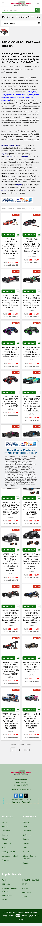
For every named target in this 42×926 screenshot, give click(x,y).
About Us (5, 839)
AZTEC (4, 880)
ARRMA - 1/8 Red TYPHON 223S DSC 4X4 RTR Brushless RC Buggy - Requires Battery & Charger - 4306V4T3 (10, 301)
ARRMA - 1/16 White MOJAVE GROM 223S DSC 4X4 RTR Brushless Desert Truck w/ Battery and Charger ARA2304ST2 (10, 721)
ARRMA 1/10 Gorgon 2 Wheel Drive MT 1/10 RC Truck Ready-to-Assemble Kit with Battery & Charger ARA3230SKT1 (31, 561)
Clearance (6, 830)
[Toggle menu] (3, 3)
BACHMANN (7, 895)
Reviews (5, 835)
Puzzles (26, 863)
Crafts (25, 826)
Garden (26, 843)
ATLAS (24, 884)
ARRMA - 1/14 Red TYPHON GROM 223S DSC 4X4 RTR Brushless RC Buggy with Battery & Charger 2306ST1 (10, 668)
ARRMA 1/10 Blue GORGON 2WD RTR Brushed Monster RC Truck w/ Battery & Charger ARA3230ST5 (31, 508)
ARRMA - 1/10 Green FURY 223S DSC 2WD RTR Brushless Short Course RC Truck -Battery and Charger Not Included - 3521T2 (31, 403)
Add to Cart (8, 235)
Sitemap (5, 860)
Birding (26, 822)
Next (26, 750)
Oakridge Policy (8, 852)
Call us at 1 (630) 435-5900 (21, 789)
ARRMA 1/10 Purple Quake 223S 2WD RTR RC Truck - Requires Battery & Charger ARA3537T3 (10, 352)
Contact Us (6, 843)
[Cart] (38, 3)
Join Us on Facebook (10, 856)
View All (25, 897)
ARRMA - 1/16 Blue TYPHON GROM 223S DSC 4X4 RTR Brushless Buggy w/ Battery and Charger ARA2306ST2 (31, 616)
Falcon (4, 899)
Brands (5, 826)
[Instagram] (21, 796)
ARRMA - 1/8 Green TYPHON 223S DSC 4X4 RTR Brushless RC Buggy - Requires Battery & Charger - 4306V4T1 (31, 301)
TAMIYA (25, 888)
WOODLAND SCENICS (30, 880)
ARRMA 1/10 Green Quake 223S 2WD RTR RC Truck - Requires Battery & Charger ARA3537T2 (31, 352)
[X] (26, 796)
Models (26, 852)
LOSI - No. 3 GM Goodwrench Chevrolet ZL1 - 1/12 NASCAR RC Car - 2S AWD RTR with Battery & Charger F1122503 (31, 246)
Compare (17, 235)
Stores (4, 847)
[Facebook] (16, 796)
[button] (38, 23)
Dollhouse (27, 835)
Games (26, 839)
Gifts (25, 847)
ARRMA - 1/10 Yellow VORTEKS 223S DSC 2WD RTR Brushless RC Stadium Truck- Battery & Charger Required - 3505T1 (10, 508)
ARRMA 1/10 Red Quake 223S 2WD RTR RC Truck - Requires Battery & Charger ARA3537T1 (10, 401)
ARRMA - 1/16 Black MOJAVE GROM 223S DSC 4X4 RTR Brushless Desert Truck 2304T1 (31, 667)
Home (4, 822)
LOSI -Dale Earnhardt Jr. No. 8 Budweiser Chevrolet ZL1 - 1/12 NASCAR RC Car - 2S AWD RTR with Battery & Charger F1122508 (10, 247)
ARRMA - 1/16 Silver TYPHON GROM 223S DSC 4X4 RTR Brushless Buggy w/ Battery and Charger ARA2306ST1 (10, 616)
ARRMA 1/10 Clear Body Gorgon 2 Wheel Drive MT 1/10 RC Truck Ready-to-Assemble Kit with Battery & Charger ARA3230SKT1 (10, 562)
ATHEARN (6, 884)
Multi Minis (26, 892)
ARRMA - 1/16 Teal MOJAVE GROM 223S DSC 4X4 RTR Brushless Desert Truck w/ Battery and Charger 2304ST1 (31, 721)
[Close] (38, 440)
